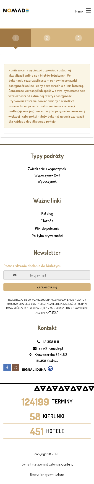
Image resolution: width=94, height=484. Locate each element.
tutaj (53, 312)
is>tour (59, 474)
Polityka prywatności (47, 235)
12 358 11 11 (50, 342)
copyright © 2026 (47, 454)
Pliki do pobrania (47, 228)
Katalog (47, 213)
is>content (65, 464)
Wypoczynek (47, 181)
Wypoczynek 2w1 (47, 175)
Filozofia (47, 221)
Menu (79, 11)
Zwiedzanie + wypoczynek (47, 169)
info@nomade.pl (50, 348)
